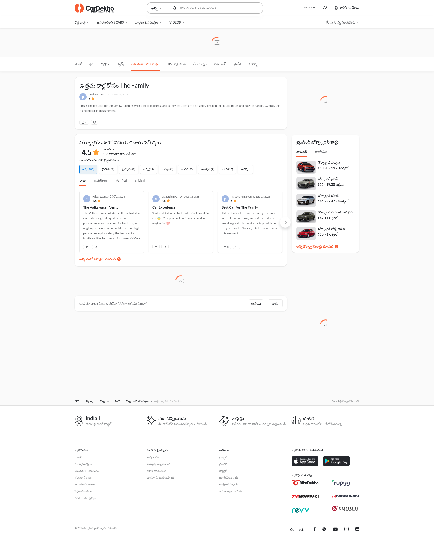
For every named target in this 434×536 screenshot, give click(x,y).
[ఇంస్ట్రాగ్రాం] (346, 529)
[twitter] (324, 529)
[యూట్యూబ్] (335, 529)
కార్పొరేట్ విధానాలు (85, 484)
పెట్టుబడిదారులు (83, 491)
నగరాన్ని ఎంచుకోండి (342, 22)
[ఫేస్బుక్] (315, 529)
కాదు (275, 303)
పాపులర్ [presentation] (301, 152)
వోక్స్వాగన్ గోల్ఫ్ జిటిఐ (331, 229)
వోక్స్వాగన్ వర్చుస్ (329, 162)
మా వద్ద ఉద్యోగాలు (84, 464)
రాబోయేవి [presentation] (321, 152)
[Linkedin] (357, 529)
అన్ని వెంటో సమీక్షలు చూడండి (97, 259)
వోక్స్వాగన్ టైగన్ (328, 179)
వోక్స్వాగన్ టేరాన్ (328, 196)
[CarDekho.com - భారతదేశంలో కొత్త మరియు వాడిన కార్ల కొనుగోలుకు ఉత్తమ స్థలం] (94, 8)
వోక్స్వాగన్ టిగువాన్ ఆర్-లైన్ (335, 212)
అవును (256, 303)
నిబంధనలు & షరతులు (87, 470)
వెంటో (78, 64)
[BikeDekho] (305, 482)
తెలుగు (308, 7)
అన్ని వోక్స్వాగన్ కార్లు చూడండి (314, 246)
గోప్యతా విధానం (83, 477)
